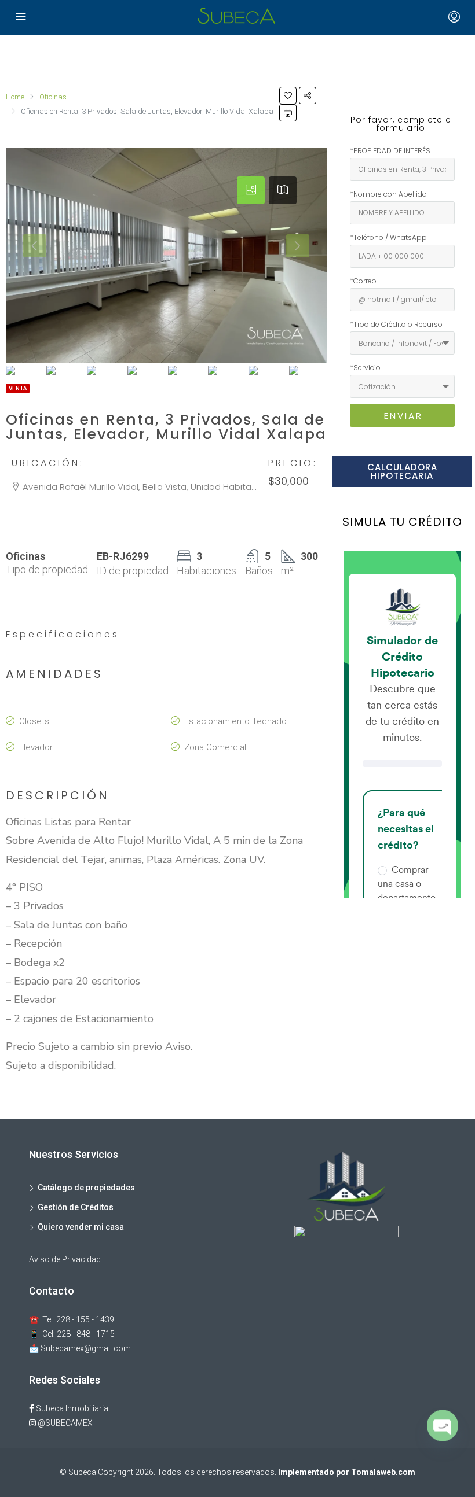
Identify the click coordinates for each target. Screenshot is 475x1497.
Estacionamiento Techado (235, 721)
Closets (34, 721)
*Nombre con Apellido (388, 194)
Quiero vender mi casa (81, 1226)
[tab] (251, 190)
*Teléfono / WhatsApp (388, 237)
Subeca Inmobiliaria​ (71, 1408)
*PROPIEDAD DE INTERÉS (390, 151)
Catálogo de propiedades (86, 1187)
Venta (18, 388)
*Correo (363, 281)
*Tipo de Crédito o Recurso (396, 324)
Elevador (36, 747)
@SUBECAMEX (64, 1423)
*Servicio (365, 368)
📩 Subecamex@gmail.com (80, 1348)
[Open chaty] (442, 1432)
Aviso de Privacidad (65, 1259)
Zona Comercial (215, 747)
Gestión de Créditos (76, 1207)
